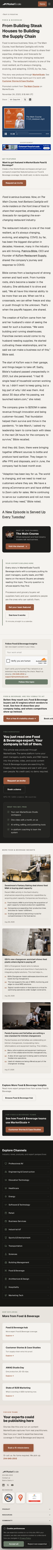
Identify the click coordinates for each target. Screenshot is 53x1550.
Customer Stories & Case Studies (18, 81)
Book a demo (14, 789)
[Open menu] (49, 4)
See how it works (17, 615)
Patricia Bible (29, 251)
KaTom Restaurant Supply (31, 255)
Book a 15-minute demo (18, 1447)
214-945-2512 (18, 674)
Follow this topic (26, 682)
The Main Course (31, 86)
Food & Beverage (12, 20)
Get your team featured (20, 607)
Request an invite (14, 183)
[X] (8, 1485)
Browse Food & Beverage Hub (19, 1098)
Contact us (6, 1478)
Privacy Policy (25, 1538)
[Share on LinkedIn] (30, 100)
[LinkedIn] (3, 1485)
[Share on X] (25, 100)
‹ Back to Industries (10, 14)
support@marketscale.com (16, 677)
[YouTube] (12, 1485)
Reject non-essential (37, 1544)
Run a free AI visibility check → (21, 718)
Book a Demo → (7, 1480)
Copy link (16, 99)
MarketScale (39, 74)
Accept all (13, 1544)
